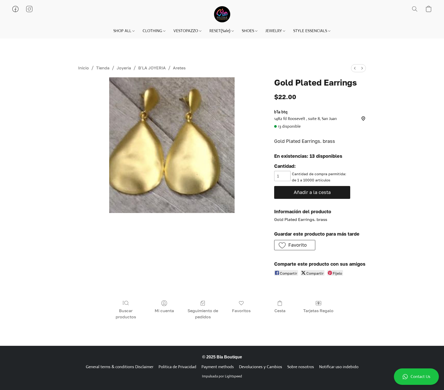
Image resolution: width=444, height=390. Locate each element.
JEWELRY (274, 30)
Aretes (179, 67)
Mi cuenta (164, 310)
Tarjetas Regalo (318, 310)
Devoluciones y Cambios (260, 366)
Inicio (83, 67)
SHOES (248, 30)
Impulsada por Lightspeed (222, 376)
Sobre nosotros (300, 366)
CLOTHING (153, 30)
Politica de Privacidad (177, 366)
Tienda (102, 67)
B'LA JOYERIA (152, 67)
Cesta (279, 310)
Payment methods (217, 366)
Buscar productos (126, 313)
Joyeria (124, 67)
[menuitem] (354, 68)
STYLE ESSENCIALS (310, 30)
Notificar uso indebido (338, 366)
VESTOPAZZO (186, 30)
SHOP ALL (122, 30)
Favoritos (241, 310)
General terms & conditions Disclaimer (119, 366)
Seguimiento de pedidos (203, 313)
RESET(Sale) (220, 30)
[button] (416, 376)
